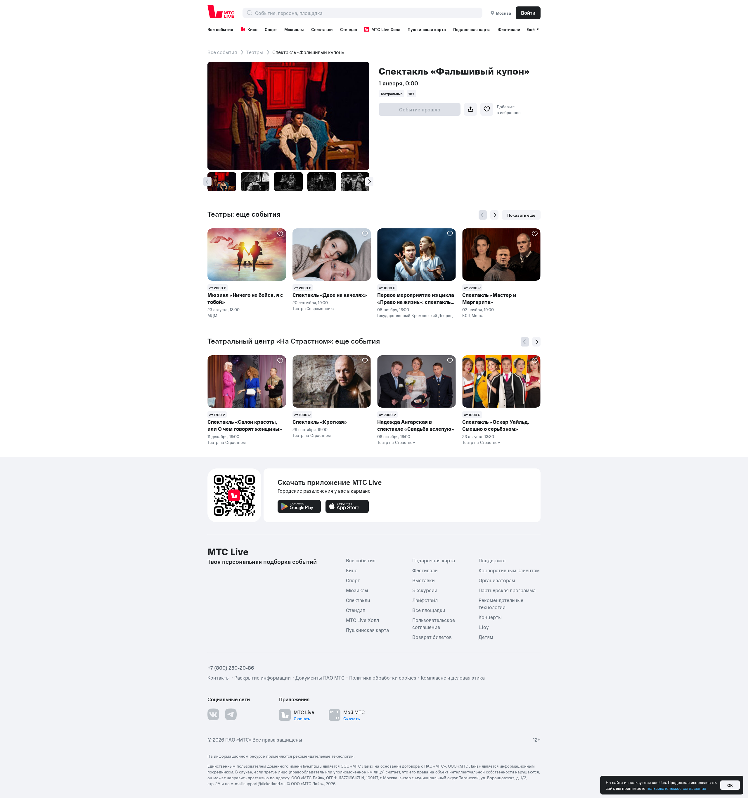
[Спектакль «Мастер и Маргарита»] (501, 254)
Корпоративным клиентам (509, 570)
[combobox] (368, 13)
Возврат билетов (432, 636)
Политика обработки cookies (382, 677)
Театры (254, 52)
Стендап (348, 29)
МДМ (212, 315)
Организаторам (497, 580)
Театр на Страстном (226, 442)
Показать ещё (521, 215)
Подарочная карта (472, 29)
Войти (528, 12)
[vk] (213, 714)
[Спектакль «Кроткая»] (331, 381)
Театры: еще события (243, 214)
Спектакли (322, 29)
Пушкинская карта (427, 29)
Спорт (271, 29)
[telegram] (231, 714)
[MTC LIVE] (221, 11)
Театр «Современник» (313, 308)
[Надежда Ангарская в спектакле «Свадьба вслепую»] (416, 381)
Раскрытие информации (262, 677)
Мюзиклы (294, 29)
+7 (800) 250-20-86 (230, 667)
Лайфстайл (425, 600)
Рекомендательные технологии (501, 604)
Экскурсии (424, 590)
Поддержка (492, 560)
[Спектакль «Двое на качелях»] (331, 254)
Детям (486, 636)
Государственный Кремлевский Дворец (415, 315)
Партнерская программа (507, 590)
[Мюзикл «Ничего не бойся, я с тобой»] (246, 254)
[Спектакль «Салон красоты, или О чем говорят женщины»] (246, 381)
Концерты (490, 617)
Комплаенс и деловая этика (453, 677)
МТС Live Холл (385, 29)
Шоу (484, 626)
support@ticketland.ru (264, 783)
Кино (252, 29)
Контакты (218, 677)
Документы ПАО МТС (319, 677)
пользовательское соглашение (676, 788)
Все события (220, 29)
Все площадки (428, 609)
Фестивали (509, 29)
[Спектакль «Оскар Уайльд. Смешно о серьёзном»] (501, 381)
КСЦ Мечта (473, 315)
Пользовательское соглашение (433, 623)
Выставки (423, 580)
